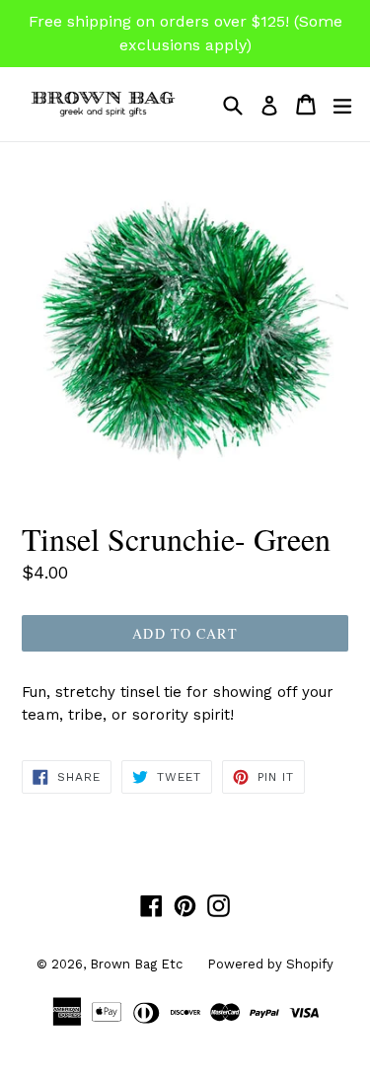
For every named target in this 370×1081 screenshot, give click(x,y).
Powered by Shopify (270, 964)
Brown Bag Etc (136, 964)
